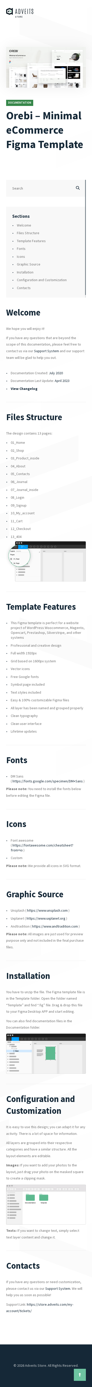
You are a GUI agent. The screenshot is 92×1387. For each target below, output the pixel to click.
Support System (46, 351)
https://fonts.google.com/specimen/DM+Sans (48, 781)
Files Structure (28, 233)
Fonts (21, 248)
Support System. (58, 1288)
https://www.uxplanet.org (46, 918)
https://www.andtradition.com (55, 926)
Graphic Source (28, 264)
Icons (21, 256)
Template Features (31, 241)
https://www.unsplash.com (47, 910)
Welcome (24, 225)
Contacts (24, 288)
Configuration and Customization (42, 280)
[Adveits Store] (19, 13)
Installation (25, 272)
